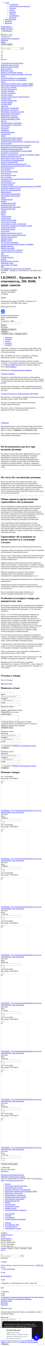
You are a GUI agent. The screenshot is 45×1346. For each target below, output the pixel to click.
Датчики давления (7, 91)
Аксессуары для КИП (8, 87)
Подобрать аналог (21, 334)
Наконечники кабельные (10, 117)
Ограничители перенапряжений (12, 160)
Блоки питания (6, 143)
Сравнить (5, 331)
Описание (8, 337)
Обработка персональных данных (13, 1177)
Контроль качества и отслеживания (13, 78)
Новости (12, 14)
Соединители (5, 134)
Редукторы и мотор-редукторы (12, 63)
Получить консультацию (9, 1164)
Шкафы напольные (8, 248)
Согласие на (19, 746)
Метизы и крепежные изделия (11, 72)
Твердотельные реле (8, 183)
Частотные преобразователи (11, 190)
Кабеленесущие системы (10, 65)
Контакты (8, 21)
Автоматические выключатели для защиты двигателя (20, 141)
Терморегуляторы (7, 184)
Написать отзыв (6, 683)
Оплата (11, 10)
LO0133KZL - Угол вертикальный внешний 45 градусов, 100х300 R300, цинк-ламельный (21, 1100)
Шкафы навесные (7, 246)
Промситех (5, 255)
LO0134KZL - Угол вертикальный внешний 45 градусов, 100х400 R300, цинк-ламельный (21, 1052)
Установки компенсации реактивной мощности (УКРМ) (21, 186)
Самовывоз (5, 423)
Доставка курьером (8, 374)
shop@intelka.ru (10, 367)
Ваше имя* (5, 1317)
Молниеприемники (8, 132)
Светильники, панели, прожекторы (13, 224)
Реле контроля (6, 173)
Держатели (5, 128)
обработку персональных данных (24, 746)
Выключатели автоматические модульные (16, 145)
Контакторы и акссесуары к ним (12, 158)
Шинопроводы (6, 192)
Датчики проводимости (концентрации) (15, 97)
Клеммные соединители (9, 153)
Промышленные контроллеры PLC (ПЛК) (16, 166)
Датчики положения (8, 93)
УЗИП (3, 136)
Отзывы (8, 345)
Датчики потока (6, 95)
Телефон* (4, 698)
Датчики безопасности (9, 89)
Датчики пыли (6, 99)
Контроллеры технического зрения (13, 235)
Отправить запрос (7, 334)
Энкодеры (4, 106)
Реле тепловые (6, 177)
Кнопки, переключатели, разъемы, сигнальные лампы (20, 155)
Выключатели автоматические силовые (15, 147)
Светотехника (6, 216)
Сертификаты (14, 15)
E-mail (3, 702)
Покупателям (10, 1214)
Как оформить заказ (12, 1225)
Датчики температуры (9, 100)
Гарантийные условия (13, 1228)
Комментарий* (6, 714)
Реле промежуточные (8, 175)
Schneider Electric (7, 199)
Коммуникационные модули (11, 156)
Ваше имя (4, 733)
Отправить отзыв (7, 727)
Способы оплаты (11, 1226)
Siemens (3, 201)
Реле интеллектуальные (9, 171)
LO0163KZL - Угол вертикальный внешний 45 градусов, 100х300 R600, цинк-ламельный (21, 859)
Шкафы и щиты (7, 239)
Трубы (3, 76)
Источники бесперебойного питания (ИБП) (16, 151)
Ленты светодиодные (8, 222)
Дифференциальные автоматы (11, 149)
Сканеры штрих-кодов (9, 237)
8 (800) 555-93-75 (7, 28)
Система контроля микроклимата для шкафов (17, 244)
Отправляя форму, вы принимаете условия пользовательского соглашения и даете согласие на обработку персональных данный (19, 723)
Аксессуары (5, 127)
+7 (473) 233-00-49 (8, 1269)
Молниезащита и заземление (11, 123)
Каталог (8, 1184)
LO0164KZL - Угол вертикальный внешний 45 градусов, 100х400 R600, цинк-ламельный (21, 811)
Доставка (12, 8)
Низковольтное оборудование (11, 138)
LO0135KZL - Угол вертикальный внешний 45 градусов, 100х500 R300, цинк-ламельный (21, 1004)
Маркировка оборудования (10, 113)
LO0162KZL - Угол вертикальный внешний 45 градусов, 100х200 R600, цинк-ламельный (21, 908)
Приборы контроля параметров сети (14, 164)
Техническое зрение (8, 227)
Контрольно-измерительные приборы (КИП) (17, 84)
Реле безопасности (7, 168)
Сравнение (14, 38)
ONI (2, 254)
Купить (4, 325)
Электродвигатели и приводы (12, 250)
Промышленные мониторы (10, 207)
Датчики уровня (6, 102)
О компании (13, 4)
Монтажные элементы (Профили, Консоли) (16, 74)
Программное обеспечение (11, 194)
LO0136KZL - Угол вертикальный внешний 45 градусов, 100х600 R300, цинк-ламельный (21, 956)
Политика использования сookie (12, 1175)
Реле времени (6, 169)
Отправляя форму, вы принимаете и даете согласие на (22, 1341)
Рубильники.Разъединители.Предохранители (17, 179)
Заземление (5, 130)
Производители (10, 19)
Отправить (5, 747)
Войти (3, 42)
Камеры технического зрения (11, 233)
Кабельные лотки (7, 70)
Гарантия (12, 12)
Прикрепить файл (7, 707)
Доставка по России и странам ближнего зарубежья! (19, 394)
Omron (3, 82)
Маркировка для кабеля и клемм (12, 112)
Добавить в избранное (9, 329)
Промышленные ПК (8, 203)
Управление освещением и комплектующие (16, 226)
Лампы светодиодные (8, 220)
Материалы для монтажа (10, 108)
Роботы (4, 211)
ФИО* (3, 694)
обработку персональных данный (32, 1342)
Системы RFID (6, 104)
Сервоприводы (6, 181)
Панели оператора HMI (9, 162)
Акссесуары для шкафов (9, 242)
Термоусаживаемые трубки (10, 119)
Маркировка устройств (9, 115)
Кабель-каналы (6, 69)
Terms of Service (13, 1180)
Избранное (5, 38)
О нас (7, 2)
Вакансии (12, 17)
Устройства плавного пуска (11, 188)
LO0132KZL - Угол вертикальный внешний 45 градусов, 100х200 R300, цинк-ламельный (21, 1148)
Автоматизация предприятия (19, 6)
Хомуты (4, 121)
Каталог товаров (7, 44)
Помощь (8, 1223)
